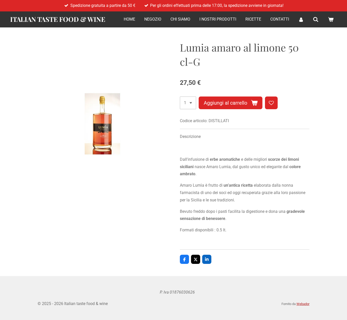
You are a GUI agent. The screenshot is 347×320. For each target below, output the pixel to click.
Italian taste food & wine (57, 19)
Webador (302, 304)
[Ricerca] (316, 19)
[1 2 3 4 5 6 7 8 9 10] (188, 103)
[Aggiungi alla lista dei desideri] (271, 103)
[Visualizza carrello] (331, 19)
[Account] (301, 19)
